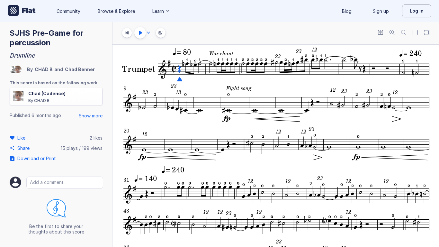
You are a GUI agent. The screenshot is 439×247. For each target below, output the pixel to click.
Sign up (381, 11)
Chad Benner (80, 69)
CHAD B (44, 69)
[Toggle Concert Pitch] (380, 33)
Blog (347, 11)
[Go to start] (127, 33)
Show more (91, 115)
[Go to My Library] (22, 11)
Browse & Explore (116, 11)
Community (68, 11)
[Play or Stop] (140, 33)
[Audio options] (148, 33)
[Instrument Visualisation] (161, 33)
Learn (158, 11)
